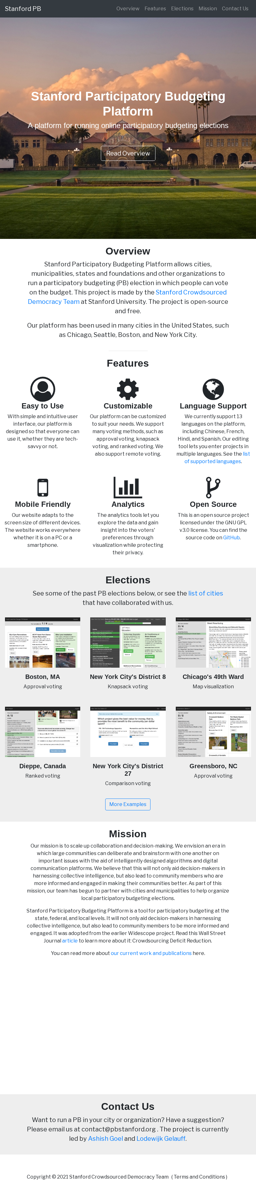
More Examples (127, 804)
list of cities (205, 593)
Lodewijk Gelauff (160, 1138)
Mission (208, 9)
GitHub (231, 538)
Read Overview (128, 153)
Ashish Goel (105, 1138)
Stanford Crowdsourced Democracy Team (119, 1177)
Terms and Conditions (199, 1177)
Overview (128, 9)
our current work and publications (151, 953)
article (70, 941)
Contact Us (235, 9)
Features (155, 9)
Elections (182, 9)
